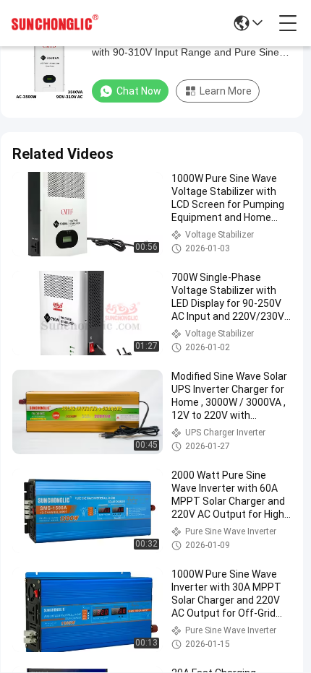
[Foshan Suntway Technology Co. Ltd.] (55, 23)
